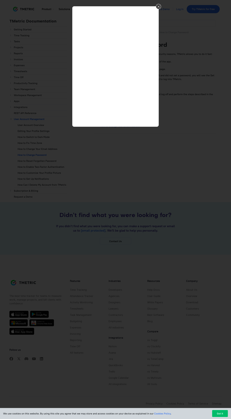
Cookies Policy (162, 413)
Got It (220, 413)
